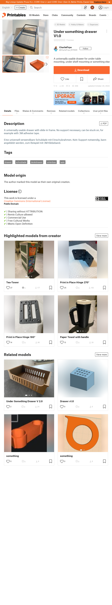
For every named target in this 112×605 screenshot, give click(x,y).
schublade (21, 162)
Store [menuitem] (45, 15)
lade (62, 162)
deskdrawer (36, 162)
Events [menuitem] (103, 15)
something (12, 456)
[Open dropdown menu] (107, 31)
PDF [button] (105, 123)
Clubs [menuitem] (55, 15)
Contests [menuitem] (81, 15)
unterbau (51, 162)
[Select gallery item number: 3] (31, 276)
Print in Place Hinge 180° (20, 337)
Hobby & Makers (77, 24)
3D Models (61, 24)
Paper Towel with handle (74, 337)
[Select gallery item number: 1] (26, 276)
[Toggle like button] (8, 287)
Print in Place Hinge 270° (74, 282)
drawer (8, 162)
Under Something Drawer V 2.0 (24, 401)
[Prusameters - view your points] (92, 7)
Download (83, 69)
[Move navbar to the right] (108, 15)
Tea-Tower (12, 282)
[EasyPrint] (85, 7)
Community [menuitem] (67, 15)
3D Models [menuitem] (34, 15)
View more (101, 235)
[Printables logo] (14, 15)
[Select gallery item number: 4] (85, 276)
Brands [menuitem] (92, 15)
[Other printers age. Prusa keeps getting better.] (82, 98)
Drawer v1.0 (67, 401)
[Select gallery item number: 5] (87, 276)
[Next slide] (46, 64)
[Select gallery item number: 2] (29, 276)
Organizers (94, 24)
